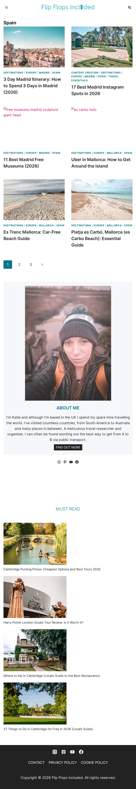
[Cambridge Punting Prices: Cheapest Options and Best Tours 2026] (35, 544)
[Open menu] (6, 7)
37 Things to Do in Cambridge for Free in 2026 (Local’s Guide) (48, 729)
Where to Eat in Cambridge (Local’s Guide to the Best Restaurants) (51, 676)
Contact (36, 762)
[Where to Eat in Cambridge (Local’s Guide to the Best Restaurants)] (35, 650)
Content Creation (85, 72)
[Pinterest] (63, 752)
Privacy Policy (63, 762)
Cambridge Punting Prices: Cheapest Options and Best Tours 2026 (52, 569)
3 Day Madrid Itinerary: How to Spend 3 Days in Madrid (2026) (32, 86)
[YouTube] (72, 752)
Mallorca (114, 152)
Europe (31, 72)
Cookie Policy (94, 762)
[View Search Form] (130, 7)
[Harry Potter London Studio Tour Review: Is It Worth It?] (35, 597)
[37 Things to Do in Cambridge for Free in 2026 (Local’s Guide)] (35, 703)
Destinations (13, 72)
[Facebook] (81, 752)
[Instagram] (54, 752)
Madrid (44, 72)
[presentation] (34, 47)
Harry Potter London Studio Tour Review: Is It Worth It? (43, 622)
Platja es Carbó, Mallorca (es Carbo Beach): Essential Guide (100, 238)
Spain (56, 72)
